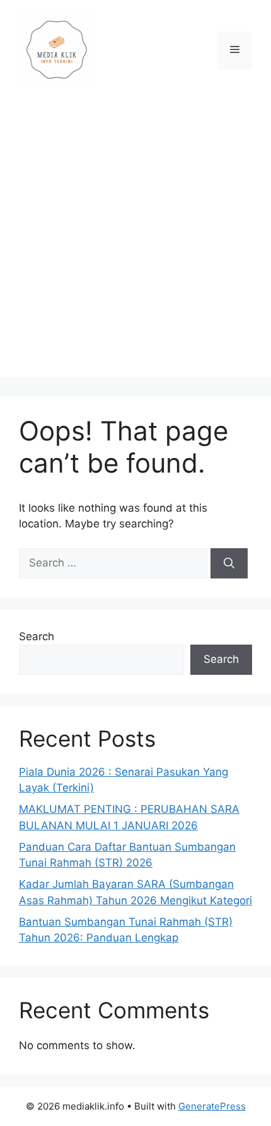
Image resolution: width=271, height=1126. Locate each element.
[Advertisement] (135, 241)
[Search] (229, 563)
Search (36, 636)
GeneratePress (212, 1106)
